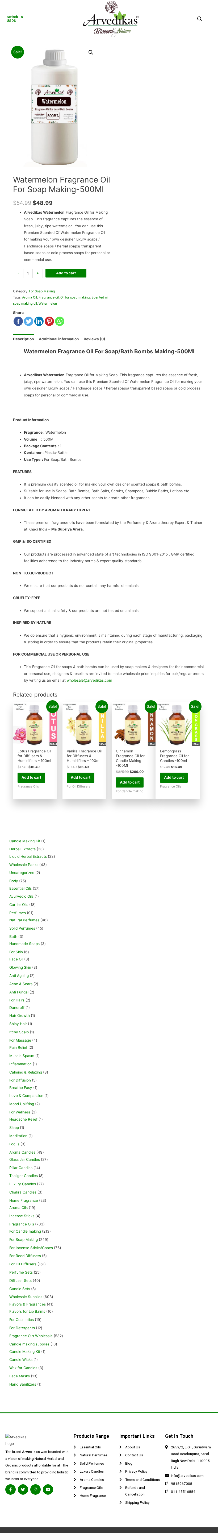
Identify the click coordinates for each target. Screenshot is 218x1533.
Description (23, 339)
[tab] (23, 339)
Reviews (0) (94, 339)
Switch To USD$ (15, 19)
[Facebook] (18, 321)
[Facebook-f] (10, 1489)
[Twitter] (28, 321)
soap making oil (25, 303)
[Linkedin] (39, 321)
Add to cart (66, 273)
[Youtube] (48, 1489)
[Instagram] (35, 1489)
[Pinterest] (49, 321)
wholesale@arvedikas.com (89, 680)
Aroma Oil (29, 297)
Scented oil (99, 297)
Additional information (59, 339)
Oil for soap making (75, 297)
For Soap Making (42, 291)
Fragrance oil (49, 297)
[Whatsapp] (59, 321)
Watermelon (48, 303)
